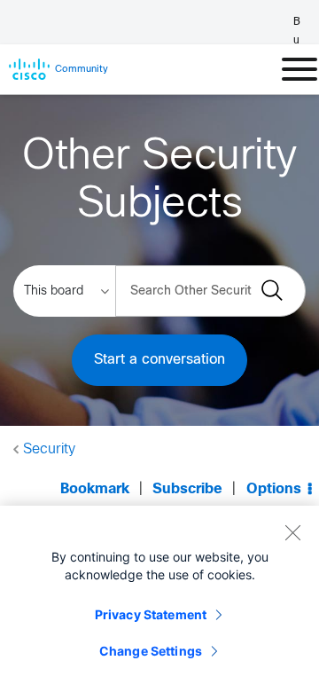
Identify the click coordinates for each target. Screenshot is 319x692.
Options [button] (273, 489)
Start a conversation (159, 359)
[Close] (292, 532)
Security (49, 449)
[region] (159, 599)
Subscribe (187, 489)
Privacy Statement (150, 614)
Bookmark (94, 489)
